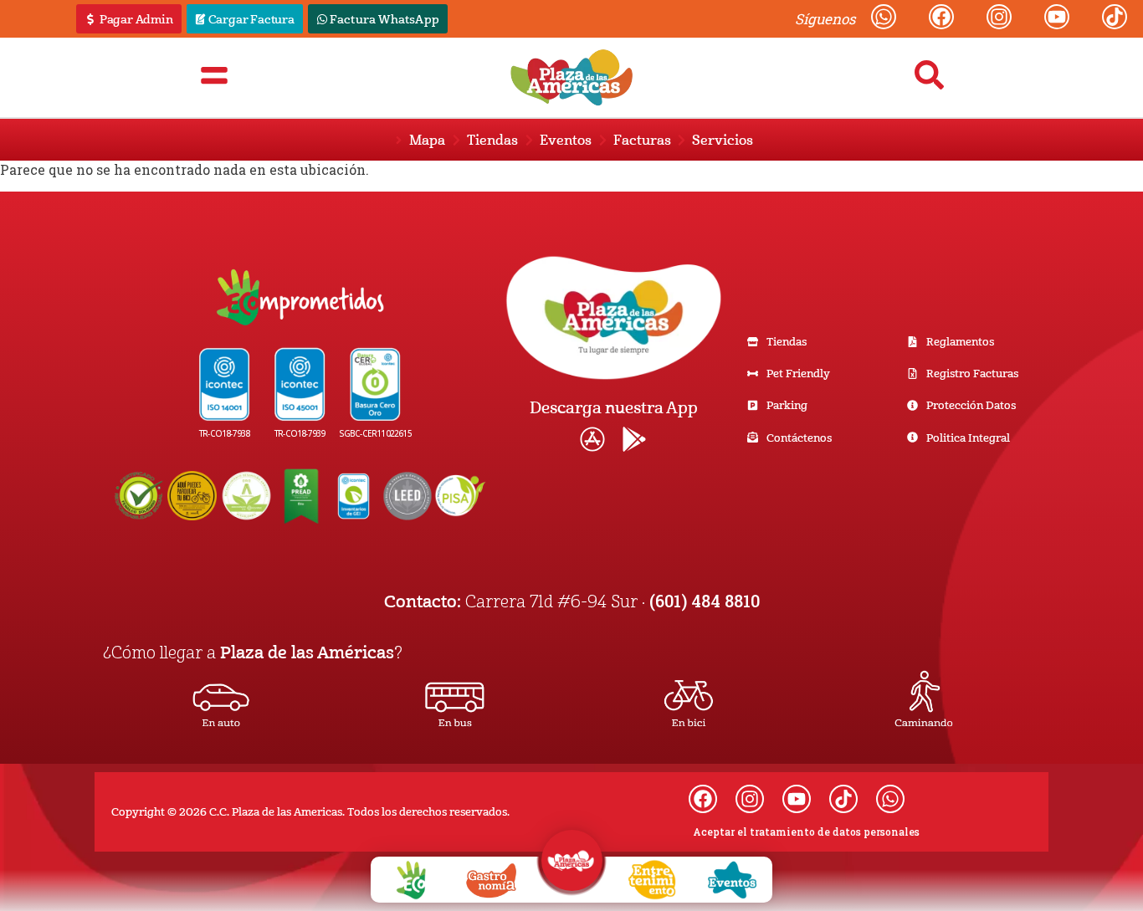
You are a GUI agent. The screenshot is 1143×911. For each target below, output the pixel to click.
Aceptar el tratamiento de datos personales (806, 831)
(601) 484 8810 (704, 601)
